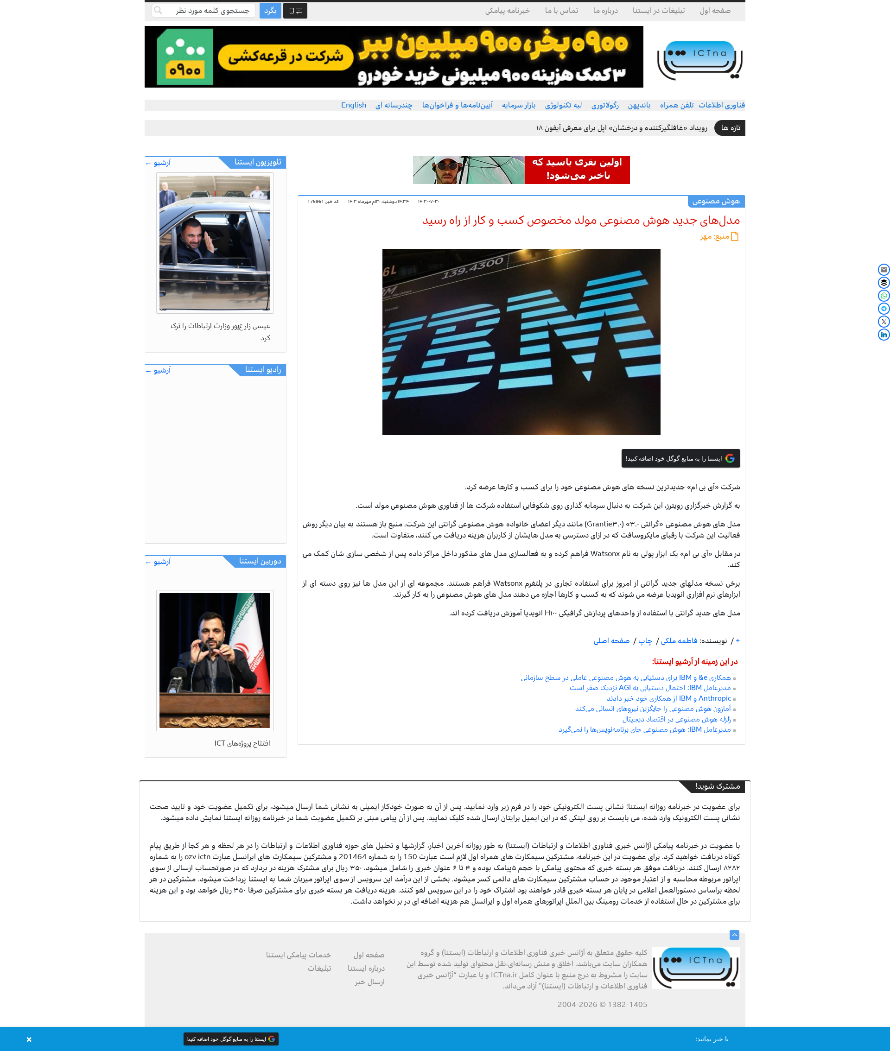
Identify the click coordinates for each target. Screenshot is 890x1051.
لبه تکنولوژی (563, 105)
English (353, 105)
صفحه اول (715, 11)
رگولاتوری (605, 105)
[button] (445, 1039)
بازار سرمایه (519, 105)
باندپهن (639, 105)
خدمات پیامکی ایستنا (298, 955)
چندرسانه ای (394, 105)
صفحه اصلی (612, 641)
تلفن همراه (677, 105)
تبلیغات (319, 968)
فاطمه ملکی (678, 641)
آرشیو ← (158, 163)
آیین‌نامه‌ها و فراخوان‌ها (457, 105)
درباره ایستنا (366, 968)
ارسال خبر (370, 982)
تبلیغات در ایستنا (659, 11)
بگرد (270, 11)
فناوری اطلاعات (722, 105)
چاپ (644, 641)
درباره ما (605, 11)
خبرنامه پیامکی (507, 11)
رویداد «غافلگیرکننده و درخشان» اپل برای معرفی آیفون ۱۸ (621, 128)
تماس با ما (561, 11)
